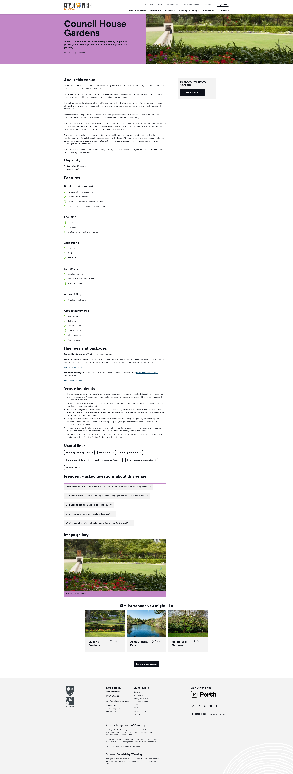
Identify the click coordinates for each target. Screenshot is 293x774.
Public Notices (172, 5)
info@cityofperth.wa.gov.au (117, 701)
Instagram (205, 705)
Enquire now (192, 93)
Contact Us (138, 704)
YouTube (211, 705)
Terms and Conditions (218, 714)
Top (289, 760)
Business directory (140, 711)
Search (224, 5)
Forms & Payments (137, 11)
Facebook (217, 705)
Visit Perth (149, 5)
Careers (137, 692)
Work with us (138, 695)
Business (137, 708)
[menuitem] (137, 10)
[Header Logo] (78, 10)
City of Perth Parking (191, 5)
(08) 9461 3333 (112, 696)
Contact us (208, 5)
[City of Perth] (70, 696)
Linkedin (199, 705)
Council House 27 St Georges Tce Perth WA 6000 (114, 709)
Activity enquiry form (73, 381)
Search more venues (146, 664)
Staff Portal (138, 714)
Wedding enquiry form (73, 367)
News (160, 5)
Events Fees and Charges (147, 373)
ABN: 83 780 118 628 (198, 714)
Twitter (193, 705)
